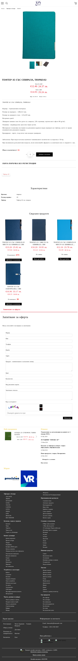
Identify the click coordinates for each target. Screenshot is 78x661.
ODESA (8, 511)
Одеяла (45, 589)
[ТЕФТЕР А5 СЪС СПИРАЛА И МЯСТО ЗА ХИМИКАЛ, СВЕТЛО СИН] (65, 240)
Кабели (8, 572)
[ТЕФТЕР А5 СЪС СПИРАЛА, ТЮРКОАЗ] (39, 59)
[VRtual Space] (29, 479)
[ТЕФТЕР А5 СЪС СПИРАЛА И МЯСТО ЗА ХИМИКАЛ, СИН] (13, 240)
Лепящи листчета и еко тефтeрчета (15, 551)
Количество (9, 379)
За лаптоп (8, 585)
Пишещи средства (47, 550)
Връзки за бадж (10, 540)
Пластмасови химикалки (12, 553)
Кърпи (44, 587)
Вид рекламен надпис (12, 384)
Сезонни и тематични (48, 521)
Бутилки (8, 523)
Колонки (8, 576)
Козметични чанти (47, 555)
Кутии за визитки (10, 549)
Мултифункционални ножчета (13, 591)
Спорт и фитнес (47, 511)
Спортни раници (10, 606)
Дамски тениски (47, 572)
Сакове (45, 553)
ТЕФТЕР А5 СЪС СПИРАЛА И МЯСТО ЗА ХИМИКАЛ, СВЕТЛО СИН (65, 244)
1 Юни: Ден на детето (48, 526)
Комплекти (9, 562)
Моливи (8, 560)
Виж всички (44, 463)
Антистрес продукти (48, 503)
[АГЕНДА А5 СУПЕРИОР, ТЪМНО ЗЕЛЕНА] (8, 436)
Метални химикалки (11, 555)
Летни (44, 540)
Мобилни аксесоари (11, 583)
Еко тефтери (46, 597)
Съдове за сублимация (12, 532)
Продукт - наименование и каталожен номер (20, 361)
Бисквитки (6, 637)
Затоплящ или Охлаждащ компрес (52, 494)
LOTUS (8, 509)
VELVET (8, 505)
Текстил (43, 567)
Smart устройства (10, 581)
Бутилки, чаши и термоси (12, 521)
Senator (8, 558)
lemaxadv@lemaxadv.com (54, 623)
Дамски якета (46, 583)
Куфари (8, 608)
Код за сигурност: (11, 402)
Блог (16, 637)
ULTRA (8, 503)
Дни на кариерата (47, 513)
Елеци (44, 578)
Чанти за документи (11, 604)
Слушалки (8, 574)
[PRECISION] (12, 479)
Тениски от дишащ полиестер (50, 591)
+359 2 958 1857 (54, 627)
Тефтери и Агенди (10, 8)
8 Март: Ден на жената (49, 523)
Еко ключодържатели (48, 604)
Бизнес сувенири (9, 535)
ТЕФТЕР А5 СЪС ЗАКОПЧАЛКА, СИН (13, 288)
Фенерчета (45, 492)
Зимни (44, 545)
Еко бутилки (46, 606)
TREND (19, 8)
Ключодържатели (47, 505)
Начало (2, 8)
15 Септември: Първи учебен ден (51, 528)
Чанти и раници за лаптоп (12, 599)
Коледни (45, 547)
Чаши (7, 526)
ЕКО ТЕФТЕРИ (10, 517)
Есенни (45, 543)
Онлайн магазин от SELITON (39, 659)
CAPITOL (8, 507)
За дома (45, 534)
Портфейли (9, 544)
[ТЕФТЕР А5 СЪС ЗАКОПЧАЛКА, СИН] (13, 284)
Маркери (8, 564)
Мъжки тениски (47, 570)
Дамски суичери (47, 576)
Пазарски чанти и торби (12, 602)
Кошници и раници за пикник (50, 560)
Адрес (7, 356)
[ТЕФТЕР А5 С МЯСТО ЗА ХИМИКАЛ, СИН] (39, 240)
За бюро (45, 536)
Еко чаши (45, 608)
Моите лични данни (39, 655)
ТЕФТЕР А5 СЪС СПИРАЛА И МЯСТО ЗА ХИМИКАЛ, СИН (13, 243)
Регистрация (7, 624)
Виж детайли (39, 259)
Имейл (8, 350)
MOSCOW (8, 515)
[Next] (36, 437)
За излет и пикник (47, 515)
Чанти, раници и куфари (12, 597)
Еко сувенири (46, 599)
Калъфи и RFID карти (11, 546)
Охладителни (46, 562)
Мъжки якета (46, 581)
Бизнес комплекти (10, 538)
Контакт (17, 633)
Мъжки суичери (47, 574)
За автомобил (9, 587)
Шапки (44, 585)
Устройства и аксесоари (11, 569)
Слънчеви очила (47, 500)
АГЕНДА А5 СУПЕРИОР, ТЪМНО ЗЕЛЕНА (25, 433)
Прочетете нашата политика (39, 652)
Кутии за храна (47, 517)
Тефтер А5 (6, 174)
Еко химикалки (10, 566)
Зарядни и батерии (10, 578)
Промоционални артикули (49, 498)
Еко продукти (45, 595)
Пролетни (45, 538)
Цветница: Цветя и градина (50, 530)
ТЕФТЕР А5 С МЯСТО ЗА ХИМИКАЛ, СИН (39, 243)
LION (7, 513)
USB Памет (9, 589)
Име (7, 338)
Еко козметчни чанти (48, 610)
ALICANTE (9, 496)
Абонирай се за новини (48, 459)
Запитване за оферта (11, 309)
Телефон (8, 344)
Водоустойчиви (47, 564)
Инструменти (9, 593)
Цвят (7, 373)
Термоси (8, 528)
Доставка (17, 629)
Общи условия (7, 627)
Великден (45, 532)
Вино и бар (46, 507)
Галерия (28, 624)
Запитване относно (12, 390)
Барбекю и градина (48, 509)
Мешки (8, 610)
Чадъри (8, 542)
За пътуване (46, 558)
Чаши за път (9, 530)
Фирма (8, 333)
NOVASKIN (9, 500)
